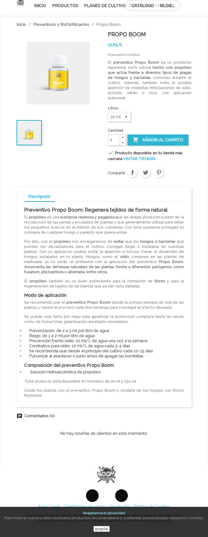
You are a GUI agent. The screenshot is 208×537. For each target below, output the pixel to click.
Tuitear (146, 172)
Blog (165, 5)
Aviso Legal (49, 506)
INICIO (40, 5)
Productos (65, 5)
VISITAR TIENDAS (139, 159)
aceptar (101, 529)
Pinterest (159, 172)
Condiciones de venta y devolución (97, 506)
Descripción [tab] (39, 196)
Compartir (132, 172)
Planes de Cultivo (105, 5)
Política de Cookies (152, 506)
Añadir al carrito (158, 140)
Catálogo (143, 6)
